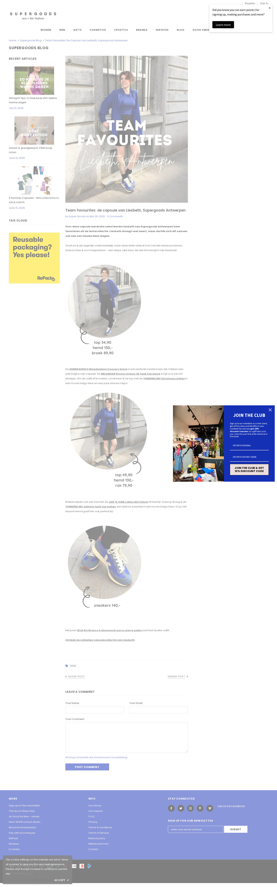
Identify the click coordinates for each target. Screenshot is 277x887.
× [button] (270, 7)
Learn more (223, 25)
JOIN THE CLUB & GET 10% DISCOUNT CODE (249, 469)
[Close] (270, 409)
